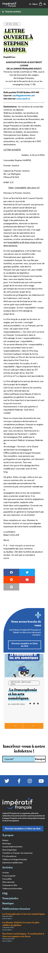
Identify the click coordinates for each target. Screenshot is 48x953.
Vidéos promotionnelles (12, 888)
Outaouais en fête (9, 885)
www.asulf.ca (23, 98)
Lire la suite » (7, 918)
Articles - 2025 (21, 683)
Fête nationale (8, 882)
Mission (5, 840)
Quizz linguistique (9, 850)
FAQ (4, 893)
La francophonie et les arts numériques (22, 694)
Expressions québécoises (12, 862)
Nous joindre (10, 898)
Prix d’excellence (9, 856)
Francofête (7, 879)
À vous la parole (8, 876)
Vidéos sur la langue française (14, 859)
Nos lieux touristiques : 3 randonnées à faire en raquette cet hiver (23, 935)
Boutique (8, 903)
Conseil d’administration (12, 847)
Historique (6, 843)
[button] (33, 4)
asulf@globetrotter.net (24, 95)
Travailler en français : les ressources (17, 853)
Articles (15, 682)
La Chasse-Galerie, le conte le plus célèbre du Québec (20, 924)
